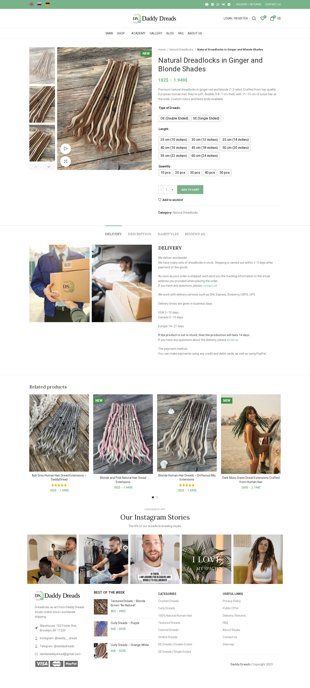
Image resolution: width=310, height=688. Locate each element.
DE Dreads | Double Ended (175, 644)
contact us (210, 285)
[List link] (61, 628)
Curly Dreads (166, 608)
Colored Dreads (168, 630)
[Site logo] (155, 18)
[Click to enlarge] (65, 161)
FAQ (225, 622)
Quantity (164, 166)
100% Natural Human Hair (175, 615)
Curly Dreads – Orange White (130, 645)
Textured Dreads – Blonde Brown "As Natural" (128, 603)
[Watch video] (65, 149)
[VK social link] (223, 4)
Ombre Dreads (168, 637)
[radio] (174, 118)
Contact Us (230, 637)
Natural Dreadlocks (182, 49)
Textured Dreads (169, 622)
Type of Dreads (169, 108)
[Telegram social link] (229, 4)
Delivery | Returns (234, 615)
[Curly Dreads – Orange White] (101, 650)
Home (162, 49)
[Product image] (59, 433)
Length (163, 129)
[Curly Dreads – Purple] (101, 628)
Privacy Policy (232, 601)
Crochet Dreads (168, 601)
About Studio (231, 630)
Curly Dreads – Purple (125, 623)
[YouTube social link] (207, 4)
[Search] (254, 18)
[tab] (113, 231)
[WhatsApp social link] (217, 4)
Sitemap (228, 644)
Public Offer (231, 608)
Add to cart (190, 189)
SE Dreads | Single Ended (174, 651)
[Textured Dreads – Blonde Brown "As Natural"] (101, 607)
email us (232, 340)
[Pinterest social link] (212, 4)
